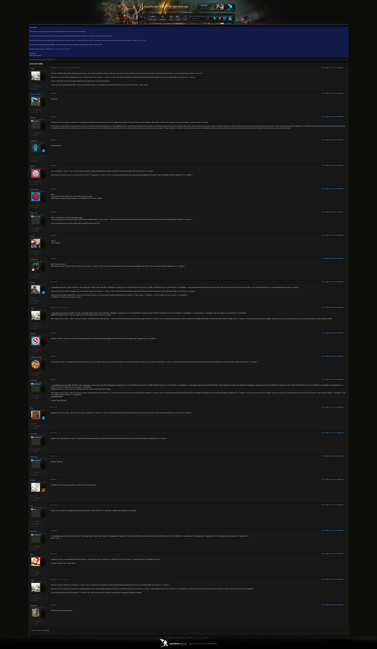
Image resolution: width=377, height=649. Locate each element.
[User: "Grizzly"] (38, 243)
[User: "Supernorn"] (38, 147)
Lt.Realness (34, 259)
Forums (178, 18)
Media (171, 18)
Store (185, 18)
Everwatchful (34, 189)
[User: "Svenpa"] (38, 289)
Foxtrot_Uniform (35, 94)
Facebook (219, 18)
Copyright (190, 637)
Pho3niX (33, 334)
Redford (32, 480)
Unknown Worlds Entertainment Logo (173, 643)
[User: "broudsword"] (38, 440)
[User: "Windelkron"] (38, 538)
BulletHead (33, 380)
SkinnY (32, 166)
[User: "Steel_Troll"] (38, 219)
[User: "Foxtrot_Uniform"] (38, 101)
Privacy (197, 637)
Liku (31, 506)
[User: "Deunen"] (38, 124)
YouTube (230, 18)
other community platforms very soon (61, 49)
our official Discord (141, 40)
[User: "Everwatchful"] (38, 196)
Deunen (32, 117)
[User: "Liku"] (38, 512)
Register (39, 630)
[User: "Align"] (38, 415)
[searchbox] (200, 18)
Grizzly (32, 236)
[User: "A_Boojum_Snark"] (38, 364)
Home (145, 18)
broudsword (34, 433)
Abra (31, 554)
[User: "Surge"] (38, 75)
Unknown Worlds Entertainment (230, 6)
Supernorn (33, 141)
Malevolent (33, 606)
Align (31, 408)
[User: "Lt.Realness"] (38, 266)
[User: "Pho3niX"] (38, 340)
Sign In (33, 630)
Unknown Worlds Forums (167, 8)
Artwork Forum (75, 67)
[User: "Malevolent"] (38, 612)
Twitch (224, 18)
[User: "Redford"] (38, 487)
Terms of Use (206, 637)
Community (163, 18)
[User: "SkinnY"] (38, 173)
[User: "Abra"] (38, 561)
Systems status (180, 637)
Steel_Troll (33, 213)
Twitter (214, 18)
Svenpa (32, 282)
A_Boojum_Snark (36, 357)
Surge (32, 68)
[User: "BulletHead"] (38, 387)
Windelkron (34, 531)
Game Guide (153, 18)
